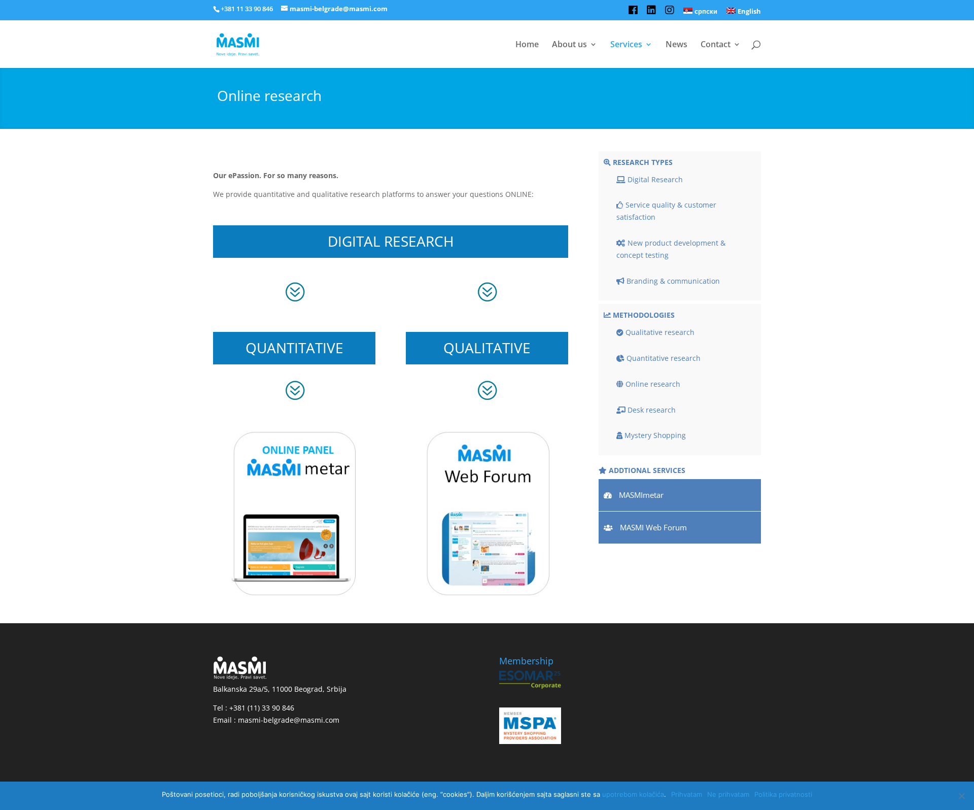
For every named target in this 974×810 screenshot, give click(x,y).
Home (527, 45)
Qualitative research (658, 332)
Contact (715, 45)
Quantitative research (662, 358)
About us (569, 45)
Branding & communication (672, 281)
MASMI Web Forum (653, 527)
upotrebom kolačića (633, 794)
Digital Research (654, 179)
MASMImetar (641, 495)
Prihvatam (686, 794)
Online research (651, 384)
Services (626, 45)
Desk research (650, 410)
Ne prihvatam (728, 794)
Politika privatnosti (783, 794)
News (676, 45)
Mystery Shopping (654, 435)
